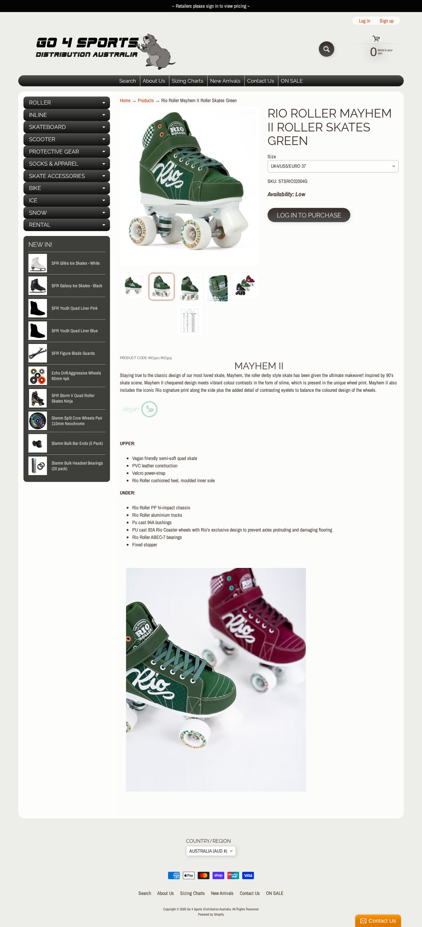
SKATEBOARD (69, 128)
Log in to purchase (309, 215)
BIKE (69, 189)
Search (127, 81)
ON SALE (292, 81)
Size (272, 156)
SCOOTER (69, 141)
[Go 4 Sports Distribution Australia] (101, 48)
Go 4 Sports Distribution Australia (209, 909)
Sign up (387, 20)
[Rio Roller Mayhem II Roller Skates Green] (133, 285)
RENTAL (69, 226)
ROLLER (69, 104)
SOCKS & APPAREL (69, 165)
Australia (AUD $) (208, 850)
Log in (364, 20)
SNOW (69, 214)
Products (146, 100)
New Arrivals (225, 81)
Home (125, 100)
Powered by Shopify (211, 914)
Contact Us (260, 81)
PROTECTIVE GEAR (69, 153)
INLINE (69, 116)
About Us (154, 81)
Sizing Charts (187, 81)
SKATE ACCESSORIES (69, 177)
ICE (69, 202)
